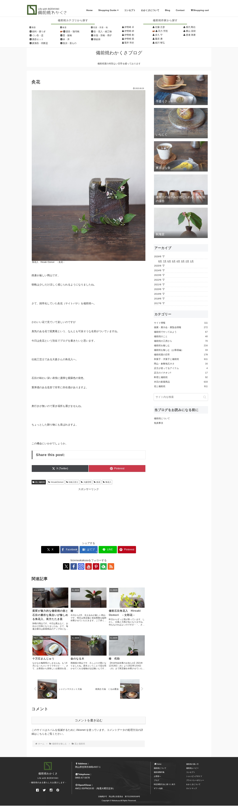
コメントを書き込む (88, 720)
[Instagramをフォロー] (81, 566)
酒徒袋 (97, 39)
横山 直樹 (191, 31)
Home (89, 10)
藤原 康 (159, 38)
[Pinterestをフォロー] (96, 566)
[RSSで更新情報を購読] (111, 566)
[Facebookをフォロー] (73, 566)
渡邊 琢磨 (191, 35)
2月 (187, 261)
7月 (164, 261)
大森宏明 (87, 482)
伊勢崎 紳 (129, 31)
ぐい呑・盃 (37, 35)
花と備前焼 (40, 482)
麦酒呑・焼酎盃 (40, 43)
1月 (192, 261)
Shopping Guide (107, 10)
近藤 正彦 (160, 27)
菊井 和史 (129, 42)
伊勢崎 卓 (129, 27)
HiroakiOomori (57, 482)
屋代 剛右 (191, 27)
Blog (167, 10)
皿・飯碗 (67, 35)
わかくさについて (150, 10)
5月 (174, 261)
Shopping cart (201, 10)
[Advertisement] (89, 514)
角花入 (108, 482)
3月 (183, 261)
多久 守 (159, 35)
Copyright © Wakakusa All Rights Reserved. (119, 800)
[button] (205, 397)
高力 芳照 (163, 31)
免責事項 (158, 423)
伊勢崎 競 (129, 38)
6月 (169, 261)
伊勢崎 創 (129, 35)
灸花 (98, 482)
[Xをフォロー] (66, 566)
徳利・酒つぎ (39, 31)
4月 (178, 261)
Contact (180, 10)
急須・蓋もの (69, 43)
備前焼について (162, 418)
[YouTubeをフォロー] (88, 566)
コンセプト (130, 10)
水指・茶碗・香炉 (103, 35)
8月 (160, 261)
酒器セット (37, 39)
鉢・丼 (66, 39)
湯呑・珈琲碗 (72, 31)
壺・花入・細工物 (103, 31)
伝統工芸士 (73, 482)
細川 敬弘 (160, 42)
